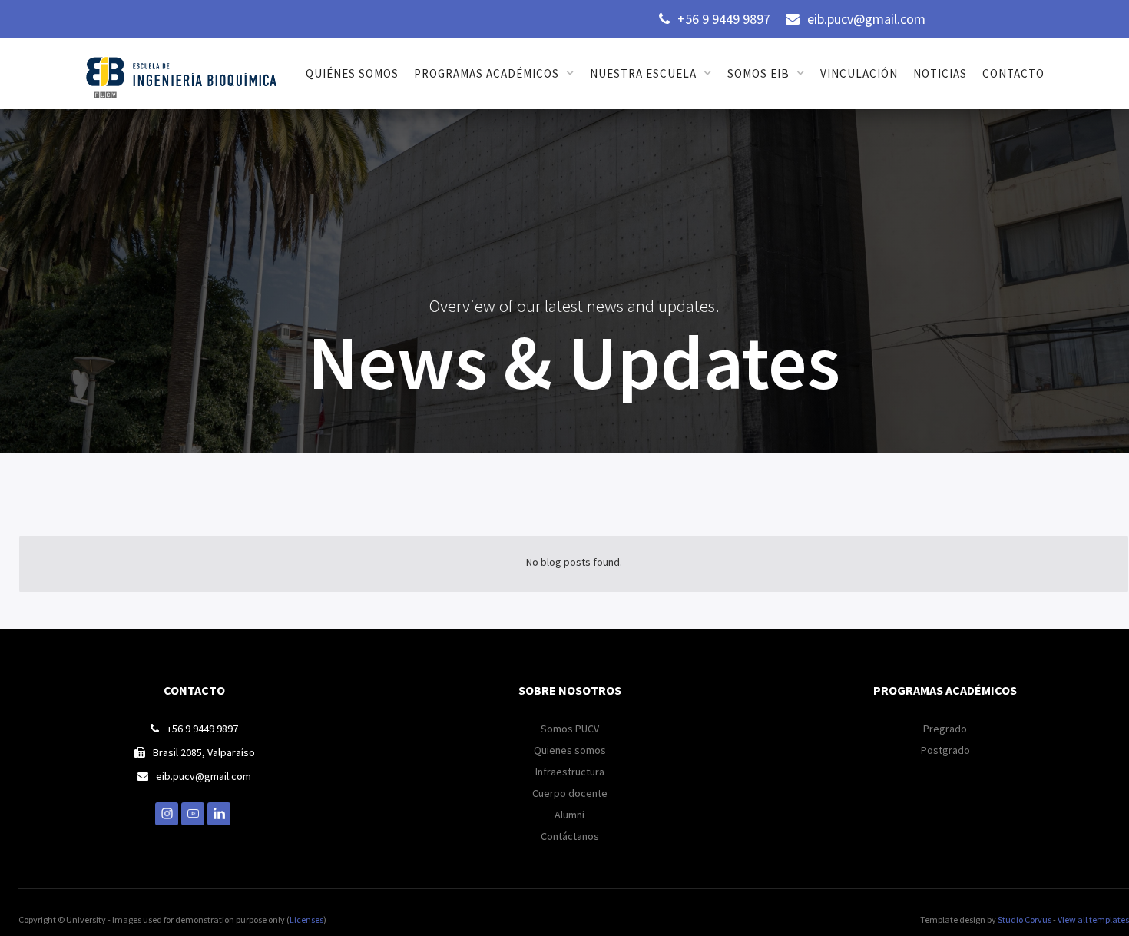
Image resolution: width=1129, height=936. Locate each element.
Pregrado (945, 728)
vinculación (859, 73)
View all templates (1093, 919)
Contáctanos (570, 836)
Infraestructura (569, 771)
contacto (1013, 73)
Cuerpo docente (570, 793)
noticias (940, 73)
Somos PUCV (570, 728)
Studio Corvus (1024, 919)
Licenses (306, 919)
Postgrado (945, 750)
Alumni (569, 814)
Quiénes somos (352, 73)
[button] (494, 73)
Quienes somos (570, 750)
